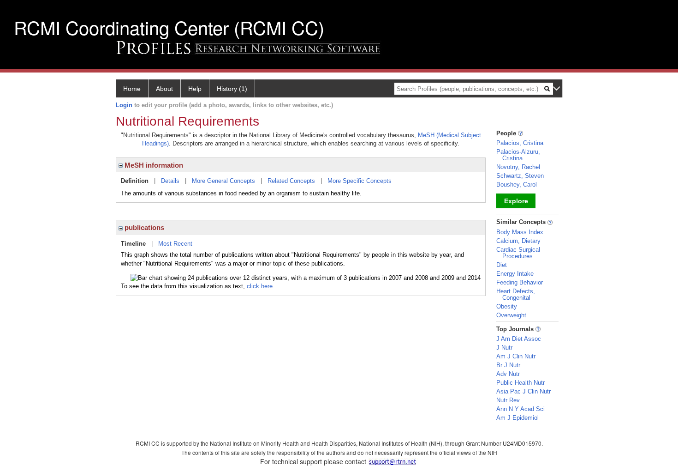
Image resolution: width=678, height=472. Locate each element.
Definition (135, 180)
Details (170, 180)
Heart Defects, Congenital (515, 294)
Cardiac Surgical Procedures (518, 253)
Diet (501, 264)
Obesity (506, 306)
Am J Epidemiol (517, 417)
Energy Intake (515, 273)
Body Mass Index (519, 232)
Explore (516, 201)
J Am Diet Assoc (518, 338)
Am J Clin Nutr (515, 356)
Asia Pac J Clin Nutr (523, 391)
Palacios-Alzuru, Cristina (518, 155)
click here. (260, 286)
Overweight (511, 315)
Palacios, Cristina (519, 142)
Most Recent (175, 243)
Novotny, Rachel (518, 166)
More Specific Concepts (359, 180)
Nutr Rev (508, 400)
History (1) (232, 88)
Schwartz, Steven (520, 175)
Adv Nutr (508, 373)
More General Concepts (223, 180)
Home (132, 88)
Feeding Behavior (519, 282)
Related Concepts (291, 180)
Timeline (133, 243)
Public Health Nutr (520, 382)
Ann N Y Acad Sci (520, 408)
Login (124, 105)
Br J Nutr (508, 365)
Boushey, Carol (516, 184)
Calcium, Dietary (518, 240)
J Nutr (504, 347)
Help (195, 88)
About (164, 88)
